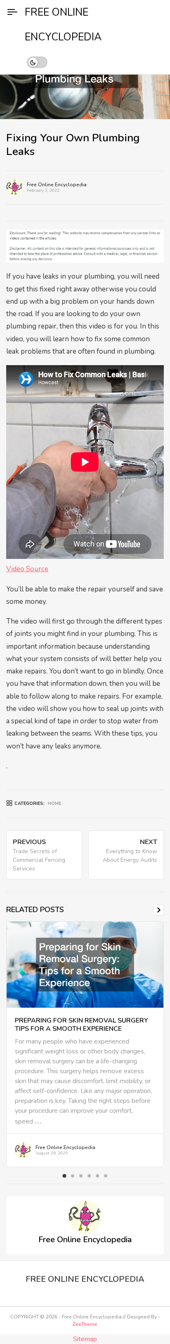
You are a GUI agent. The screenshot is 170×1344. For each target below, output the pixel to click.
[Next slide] (158, 910)
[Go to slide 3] (81, 1175)
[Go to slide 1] (64, 1175)
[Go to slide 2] (72, 1175)
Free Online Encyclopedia (57, 184)
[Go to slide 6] (105, 1175)
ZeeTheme (85, 1324)
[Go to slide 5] (97, 1175)
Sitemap (85, 1339)
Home (54, 803)
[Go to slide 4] (89, 1175)
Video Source (27, 569)
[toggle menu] (12, 12)
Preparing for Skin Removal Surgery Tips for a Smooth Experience (81, 1024)
